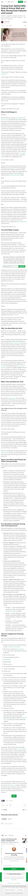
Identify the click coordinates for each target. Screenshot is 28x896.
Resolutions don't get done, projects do (10, 842)
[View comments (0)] (7, 25)
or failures (15, 292)
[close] (24, 848)
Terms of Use (20, 877)
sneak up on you (11, 398)
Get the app (20, 890)
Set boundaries (7, 659)
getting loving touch (10, 611)
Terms (17, 886)
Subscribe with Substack (15, 874)
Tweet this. (15, 315)
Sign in (25, 1)
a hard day (3, 74)
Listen (25, 22)
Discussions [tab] (11, 835)
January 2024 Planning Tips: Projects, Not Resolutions (9, 839)
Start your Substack (10, 890)
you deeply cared (16, 343)
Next (24, 809)
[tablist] (6, 819)
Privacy (13, 886)
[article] (14, 842)
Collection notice (22, 886)
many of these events (22, 222)
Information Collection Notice (16, 878)
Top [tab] (2, 835)
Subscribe (20, 1)
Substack (8, 893)
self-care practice (5, 452)
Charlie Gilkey (12, 844)
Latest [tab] (6, 835)
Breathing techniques (14, 175)
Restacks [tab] (10, 819)
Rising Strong (11, 785)
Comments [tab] (4, 819)
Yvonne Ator (6, 21)
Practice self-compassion (14, 647)
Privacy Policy (14, 879)
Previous (5, 809)
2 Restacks (11, 800)
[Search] (25, 835)
